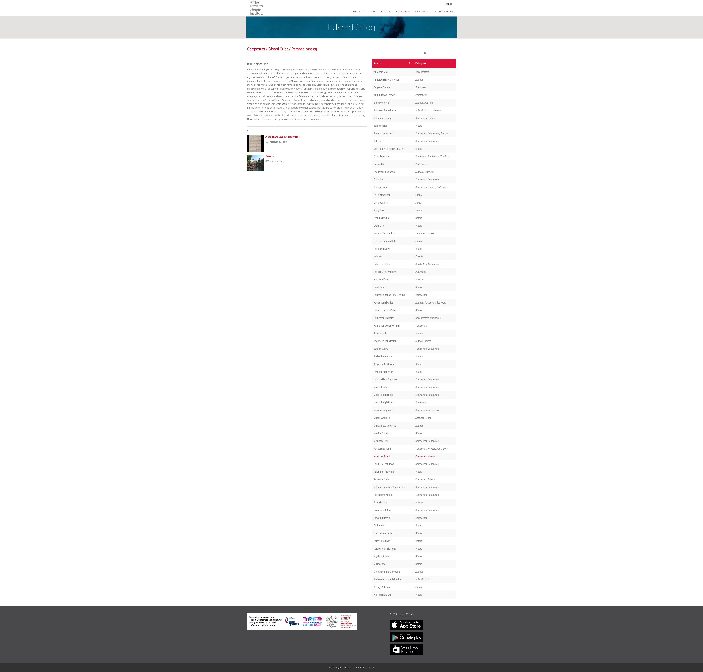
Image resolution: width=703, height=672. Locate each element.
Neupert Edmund (382, 448)
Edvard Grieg (278, 49)
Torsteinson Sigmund (385, 548)
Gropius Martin (381, 218)
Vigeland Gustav (382, 556)
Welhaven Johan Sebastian (388, 579)
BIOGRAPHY (422, 11)
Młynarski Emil (381, 441)
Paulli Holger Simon (384, 464)
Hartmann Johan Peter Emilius (389, 294)
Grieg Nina (379, 210)
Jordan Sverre (381, 348)
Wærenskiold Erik (382, 594)
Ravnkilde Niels (381, 479)
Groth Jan (379, 225)
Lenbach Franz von (383, 371)
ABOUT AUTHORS (444, 11)
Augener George (382, 87)
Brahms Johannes (383, 133)
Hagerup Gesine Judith (385, 233)
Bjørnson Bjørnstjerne (385, 110)
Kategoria (420, 63)
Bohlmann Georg (382, 118)
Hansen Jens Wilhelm (385, 271)
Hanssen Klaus (381, 279)
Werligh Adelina (382, 587)
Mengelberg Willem (383, 402)
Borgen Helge (380, 125)
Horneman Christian (384, 318)
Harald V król (380, 287)
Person (377, 63)
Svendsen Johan (382, 510)
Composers (256, 49)
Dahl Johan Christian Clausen (389, 148)
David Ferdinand (382, 156)
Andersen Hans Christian (386, 79)
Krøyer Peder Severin (384, 364)
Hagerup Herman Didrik (385, 241)
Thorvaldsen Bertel (383, 533)
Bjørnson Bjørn (381, 102)
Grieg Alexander (382, 194)
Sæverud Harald (382, 517)
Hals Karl (378, 256)
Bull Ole (377, 141)
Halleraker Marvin (382, 248)
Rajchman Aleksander (385, 471)
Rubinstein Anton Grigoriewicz (390, 487)
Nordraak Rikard (382, 456)
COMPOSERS (357, 11)
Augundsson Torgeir (384, 95)
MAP (373, 11)
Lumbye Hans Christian (385, 379)
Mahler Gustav (381, 387)
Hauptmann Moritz (383, 302)
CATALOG (402, 11)
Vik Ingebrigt (380, 564)
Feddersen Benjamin (384, 171)
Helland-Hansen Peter (385, 310)
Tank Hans (379, 525)
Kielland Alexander (383, 356)
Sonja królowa (381, 502)
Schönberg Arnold (383, 494)
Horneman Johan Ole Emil (387, 325)
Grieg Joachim (381, 202)
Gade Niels (379, 179)
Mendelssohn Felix (383, 394)
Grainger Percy (381, 187)
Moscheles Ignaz (382, 410)
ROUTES (386, 11)
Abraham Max (381, 71)
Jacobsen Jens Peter (385, 341)
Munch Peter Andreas (385, 425)
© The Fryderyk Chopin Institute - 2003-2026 (351, 667)
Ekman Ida (379, 164)
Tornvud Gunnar (382, 540)
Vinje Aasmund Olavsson (387, 571)
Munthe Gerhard (382, 433)
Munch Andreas (382, 417)
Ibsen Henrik (380, 333)
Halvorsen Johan (382, 264)
